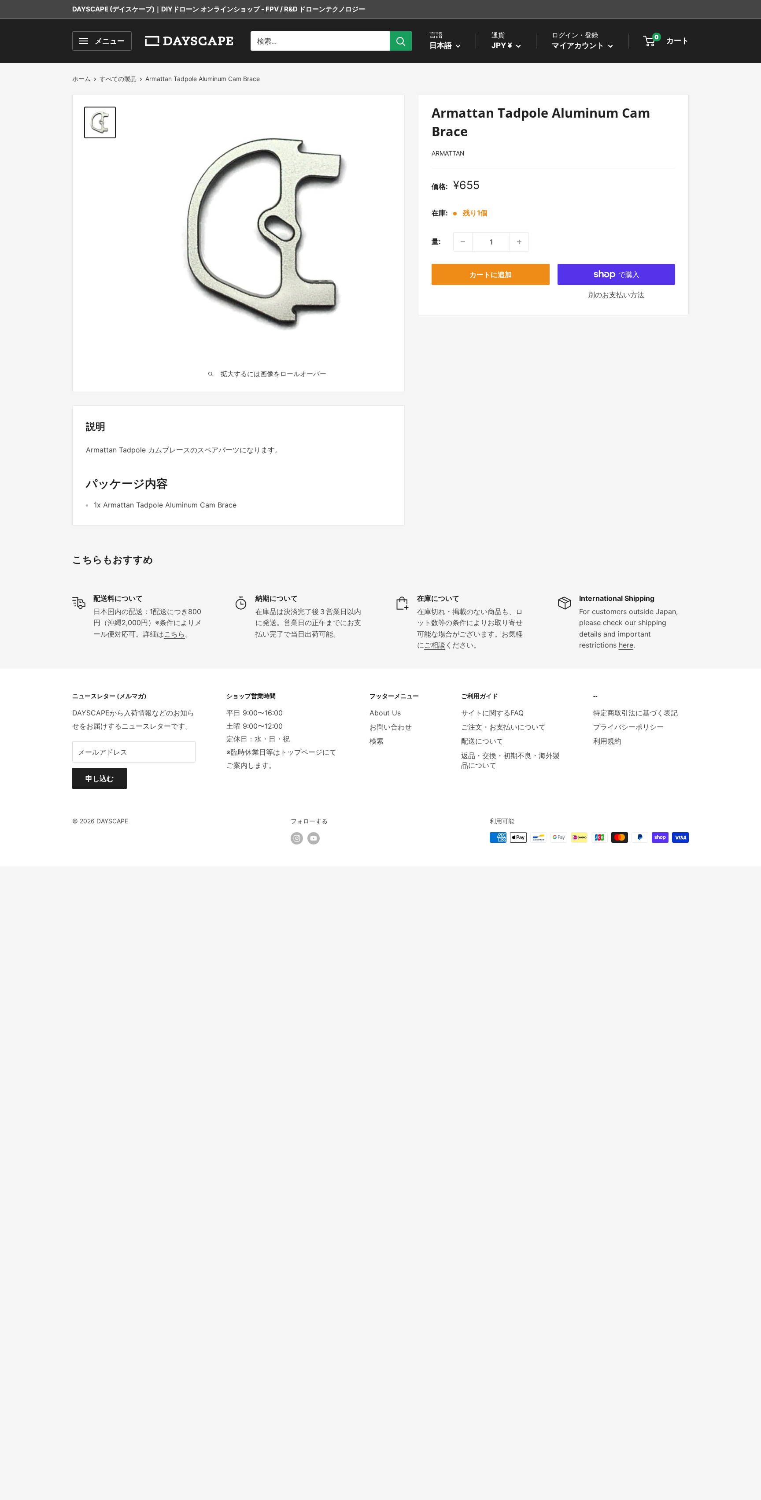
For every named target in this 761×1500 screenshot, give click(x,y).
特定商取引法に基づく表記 (635, 712)
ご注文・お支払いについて (503, 726)
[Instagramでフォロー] (297, 838)
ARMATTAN (448, 153)
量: (436, 241)
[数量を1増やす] (519, 242)
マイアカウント (579, 45)
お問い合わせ (390, 726)
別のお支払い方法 (616, 294)
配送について (482, 741)
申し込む (99, 778)
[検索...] (401, 41)
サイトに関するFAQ (492, 712)
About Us (385, 712)
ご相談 (434, 645)
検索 (376, 741)
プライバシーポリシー (628, 726)
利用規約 (607, 741)
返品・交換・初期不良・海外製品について (510, 760)
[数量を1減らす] (463, 242)
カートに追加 (490, 274)
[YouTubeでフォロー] (313, 838)
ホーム (81, 78)
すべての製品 (118, 78)
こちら (174, 634)
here (626, 645)
